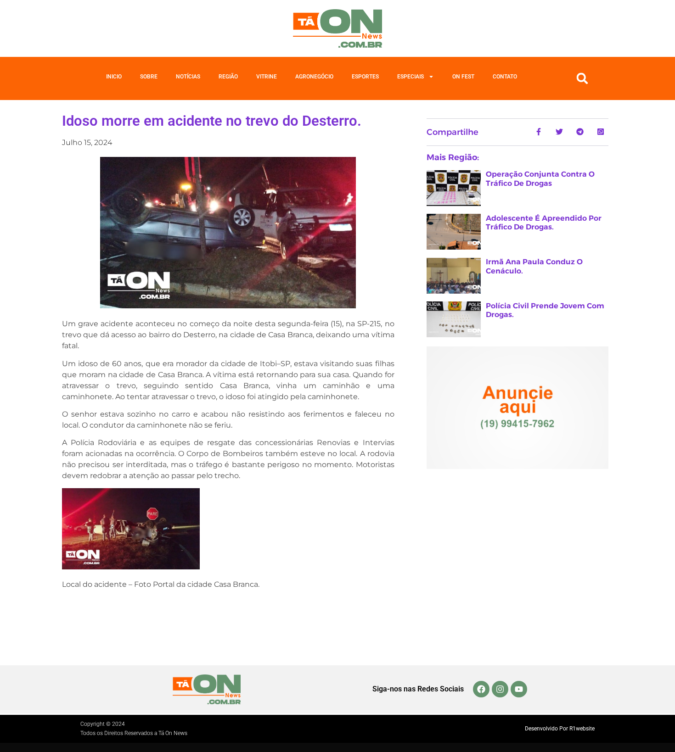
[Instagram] (500, 689)
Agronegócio (314, 76)
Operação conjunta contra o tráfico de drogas (540, 178)
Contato (505, 76)
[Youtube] (519, 689)
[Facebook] (481, 689)
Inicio (114, 76)
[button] (582, 78)
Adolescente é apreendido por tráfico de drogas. (544, 222)
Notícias (188, 76)
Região (228, 76)
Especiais (410, 76)
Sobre (149, 76)
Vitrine (266, 76)
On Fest (463, 76)
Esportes (365, 76)
